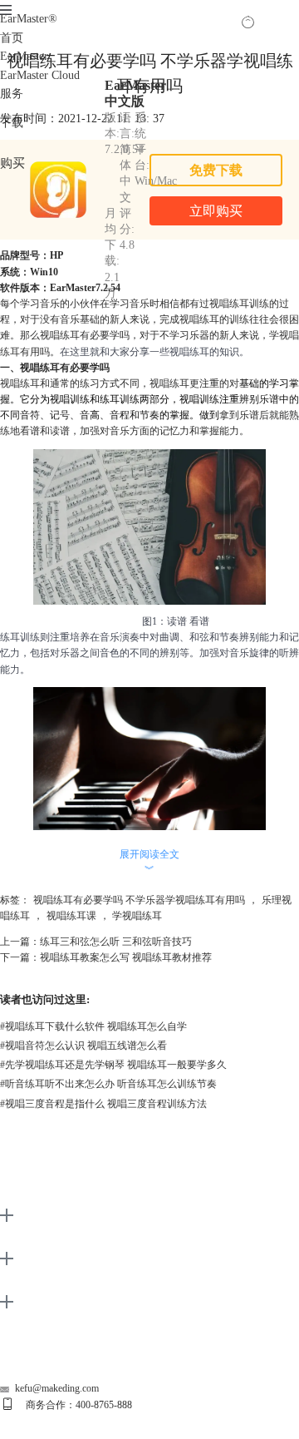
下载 (11, 122)
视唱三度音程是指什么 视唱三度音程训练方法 (103, 1104)
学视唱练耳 (137, 916)
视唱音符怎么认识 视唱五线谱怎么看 (83, 1046)
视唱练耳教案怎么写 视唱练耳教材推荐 (126, 957)
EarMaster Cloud (40, 75)
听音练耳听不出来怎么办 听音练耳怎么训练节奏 (108, 1084)
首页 (11, 38)
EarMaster (28, 18)
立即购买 (216, 211)
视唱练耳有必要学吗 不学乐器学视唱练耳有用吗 (139, 900)
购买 (12, 163)
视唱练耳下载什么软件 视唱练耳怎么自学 (93, 1026)
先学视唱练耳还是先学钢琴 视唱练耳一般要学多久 (113, 1065)
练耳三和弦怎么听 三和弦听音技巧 (116, 942)
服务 (11, 93)
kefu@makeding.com (57, 1388)
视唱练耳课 (71, 916)
